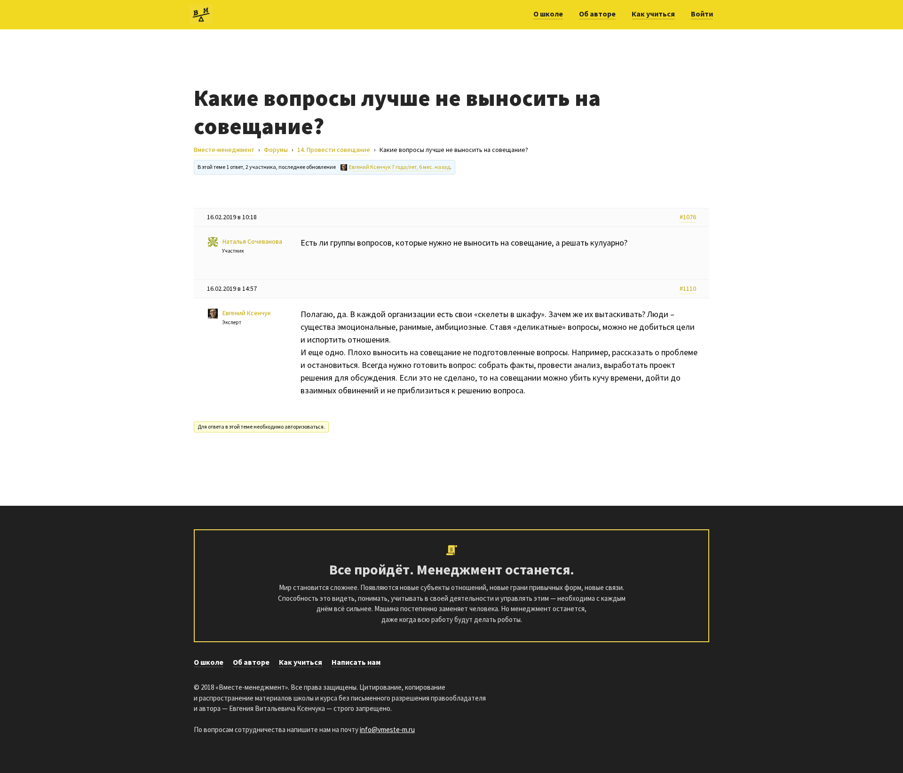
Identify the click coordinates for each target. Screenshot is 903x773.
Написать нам (356, 662)
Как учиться (653, 13)
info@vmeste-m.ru (387, 729)
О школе (548, 13)
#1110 (688, 288)
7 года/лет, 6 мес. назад (421, 166)
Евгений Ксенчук (370, 166)
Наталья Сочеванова (252, 241)
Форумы (276, 149)
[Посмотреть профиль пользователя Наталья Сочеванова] (215, 242)
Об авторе (597, 13)
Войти (702, 13)
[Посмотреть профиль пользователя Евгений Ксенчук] (344, 167)
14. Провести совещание (333, 149)
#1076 (688, 217)
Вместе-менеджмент (224, 149)
